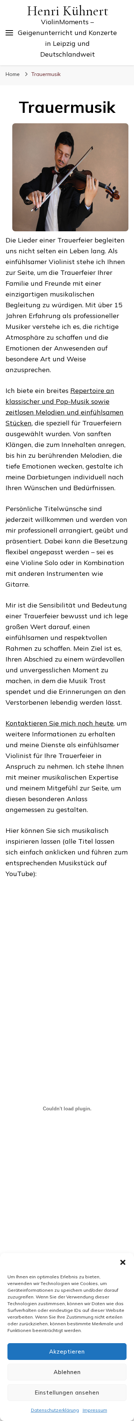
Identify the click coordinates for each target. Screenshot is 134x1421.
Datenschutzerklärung (55, 1410)
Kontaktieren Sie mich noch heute (60, 723)
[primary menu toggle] (9, 32)
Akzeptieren (67, 1351)
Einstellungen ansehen (67, 1392)
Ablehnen (67, 1372)
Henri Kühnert (67, 11)
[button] (123, 1262)
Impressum (95, 1410)
